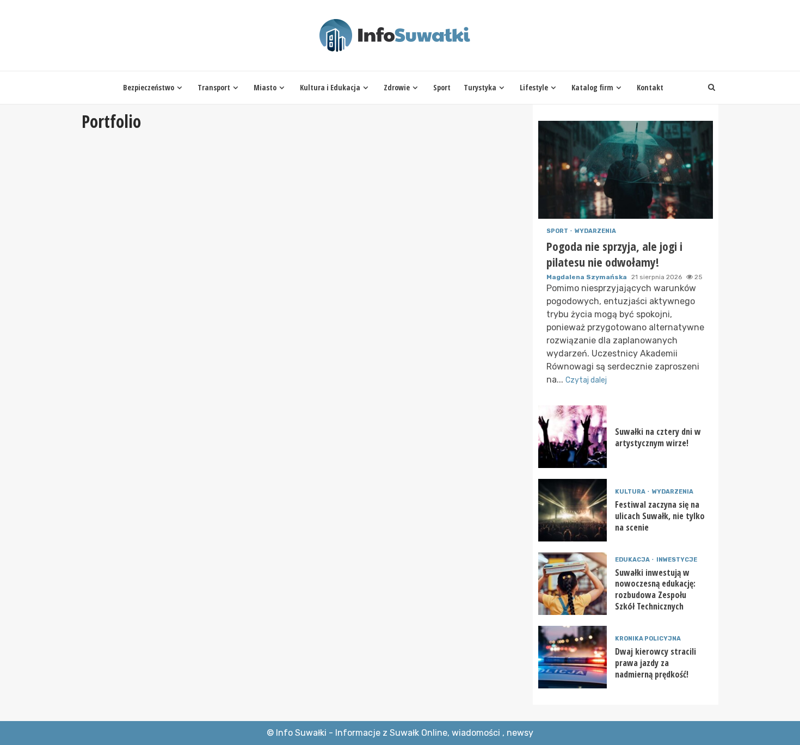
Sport (442, 87)
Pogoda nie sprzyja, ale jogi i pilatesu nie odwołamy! (625, 170)
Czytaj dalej (586, 380)
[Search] (711, 87)
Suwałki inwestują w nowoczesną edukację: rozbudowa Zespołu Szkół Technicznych (572, 583)
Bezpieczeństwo (148, 87)
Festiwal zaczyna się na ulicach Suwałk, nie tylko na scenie (572, 510)
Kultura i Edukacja (330, 87)
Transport (214, 87)
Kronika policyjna (648, 639)
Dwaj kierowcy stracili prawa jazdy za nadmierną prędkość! (572, 657)
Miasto (265, 87)
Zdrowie (397, 87)
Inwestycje (676, 560)
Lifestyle (534, 87)
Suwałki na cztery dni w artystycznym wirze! (572, 436)
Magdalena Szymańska (587, 277)
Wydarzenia (595, 231)
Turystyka (480, 87)
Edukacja (633, 560)
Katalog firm (592, 87)
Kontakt (650, 87)
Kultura (631, 492)
